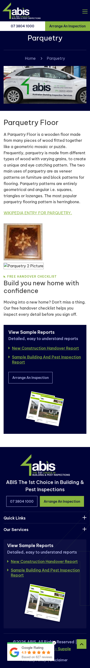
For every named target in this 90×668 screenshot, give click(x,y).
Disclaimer (59, 660)
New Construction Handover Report (45, 348)
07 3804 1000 (22, 26)
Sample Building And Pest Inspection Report (46, 359)
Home (30, 58)
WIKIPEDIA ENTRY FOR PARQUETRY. (38, 212)
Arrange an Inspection (30, 378)
